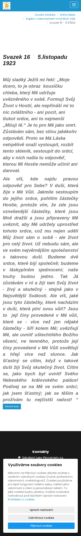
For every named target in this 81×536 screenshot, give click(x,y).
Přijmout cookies (41, 526)
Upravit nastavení (41, 510)
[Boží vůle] (6, 5)
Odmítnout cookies (41, 518)
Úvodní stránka (45, 15)
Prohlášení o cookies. (21, 499)
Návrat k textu (12, 406)
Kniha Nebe (67, 15)
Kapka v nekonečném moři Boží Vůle (50, 19)
